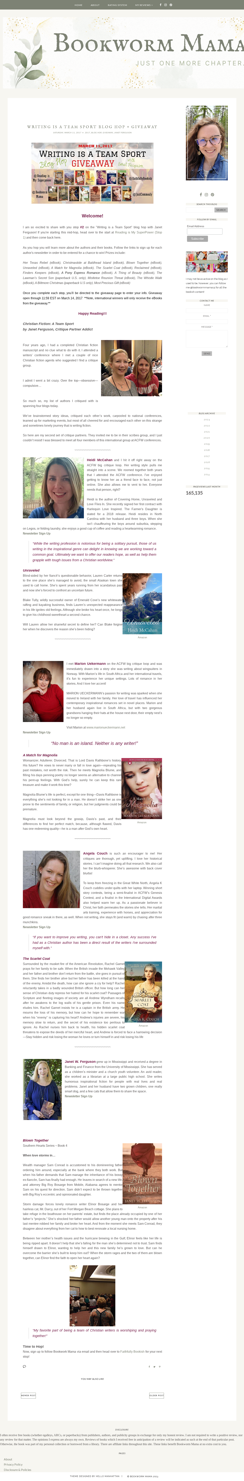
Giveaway (108, 132)
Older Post (156, 1396)
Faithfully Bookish (132, 1351)
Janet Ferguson (123, 132)
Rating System (117, 5)
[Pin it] (160, 1366)
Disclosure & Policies (17, 1469)
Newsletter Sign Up (37, 533)
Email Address (195, 226)
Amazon (142, 637)
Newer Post (28, 1396)
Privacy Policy (13, 1464)
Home (79, 5)
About (95, 5)
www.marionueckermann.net (106, 727)
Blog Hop (96, 132)
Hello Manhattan (108, 1476)
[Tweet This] (154, 1366)
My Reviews (143, 5)
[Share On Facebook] (149, 1366)
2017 (87, 132)
